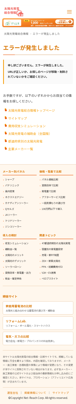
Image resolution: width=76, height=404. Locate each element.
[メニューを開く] (69, 11)
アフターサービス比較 (53, 197)
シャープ (9, 179)
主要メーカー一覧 (20, 148)
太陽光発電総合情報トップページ (31, 110)
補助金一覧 (11, 249)
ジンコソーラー (13, 226)
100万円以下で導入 (52, 209)
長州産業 (9, 191)
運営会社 (12, 393)
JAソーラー (11, 215)
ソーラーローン (13, 267)
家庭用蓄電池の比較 (19, 306)
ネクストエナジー (14, 197)
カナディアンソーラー (16, 203)
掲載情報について (35, 393)
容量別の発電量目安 (52, 249)
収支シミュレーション (16, 243)
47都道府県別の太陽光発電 (56, 243)
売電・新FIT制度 (50, 255)
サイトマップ (17, 118)
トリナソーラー (13, 220)
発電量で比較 (49, 191)
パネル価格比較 (50, 179)
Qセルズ (9, 209)
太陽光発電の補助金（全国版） (30, 133)
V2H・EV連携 (49, 272)
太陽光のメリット (14, 255)
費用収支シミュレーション (27, 125)
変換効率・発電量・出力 (18, 272)
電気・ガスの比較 (17, 336)
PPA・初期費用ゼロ (52, 267)
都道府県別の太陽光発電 (25, 141)
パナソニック (12, 185)
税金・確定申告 (13, 278)
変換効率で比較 (50, 185)
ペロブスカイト (50, 278)
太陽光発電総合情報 (16, 34)
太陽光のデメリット (15, 261)
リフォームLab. (16, 321)
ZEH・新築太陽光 (51, 261)
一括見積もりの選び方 (53, 203)
